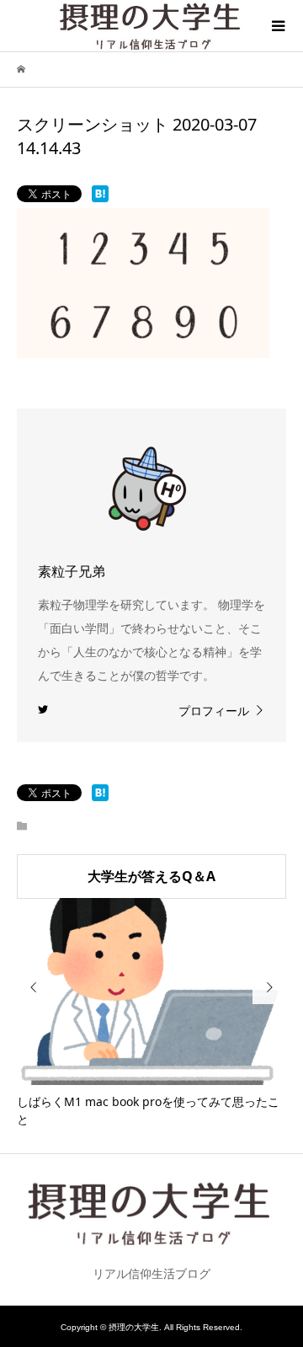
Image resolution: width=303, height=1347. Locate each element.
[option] (151, 1013)
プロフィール (213, 711)
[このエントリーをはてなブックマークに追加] (100, 193)
